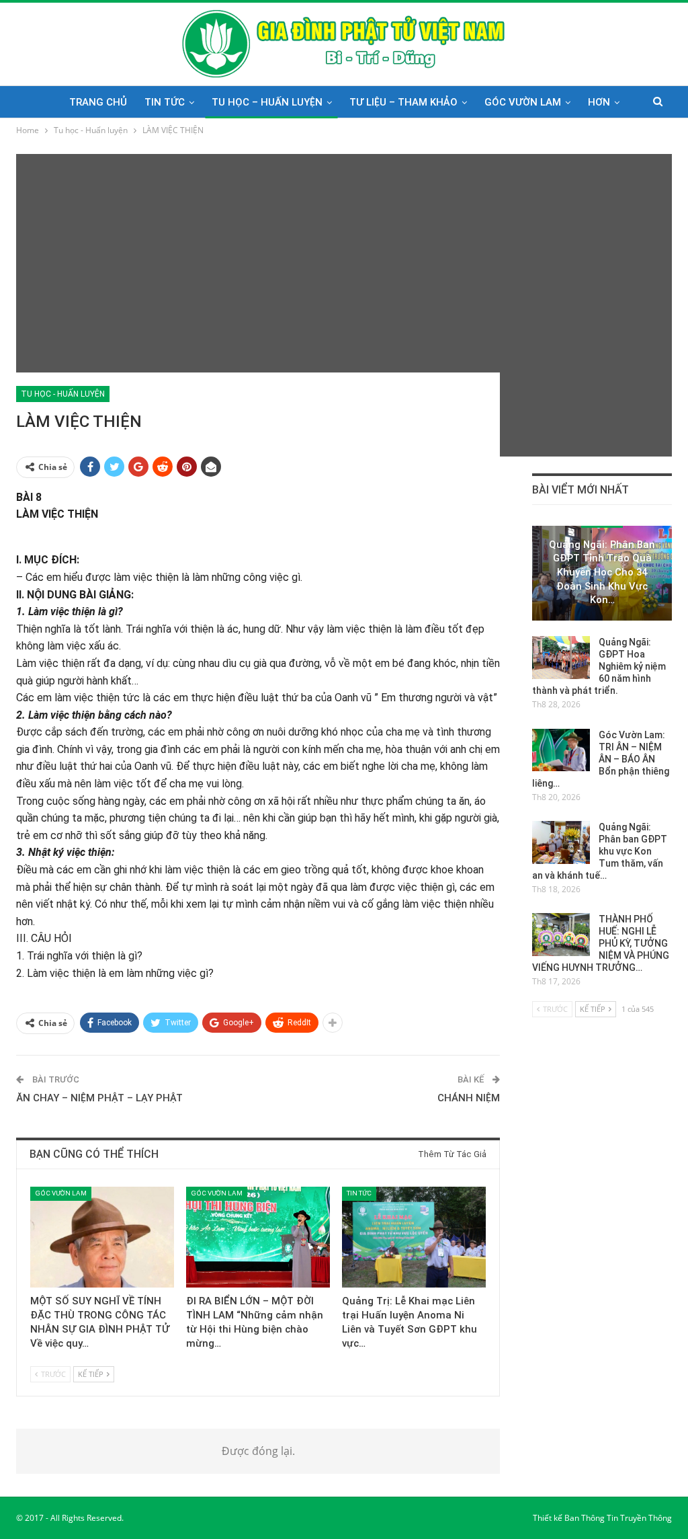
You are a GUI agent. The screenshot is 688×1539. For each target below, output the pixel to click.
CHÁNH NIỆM (468, 1098)
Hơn (599, 102)
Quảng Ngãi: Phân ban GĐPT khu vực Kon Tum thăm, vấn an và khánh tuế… (599, 851)
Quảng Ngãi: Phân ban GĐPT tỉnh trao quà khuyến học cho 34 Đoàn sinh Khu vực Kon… (602, 572)
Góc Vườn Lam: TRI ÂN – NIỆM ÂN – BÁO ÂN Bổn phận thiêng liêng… (600, 759)
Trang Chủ (98, 102)
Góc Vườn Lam (522, 102)
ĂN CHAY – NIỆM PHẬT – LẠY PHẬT (99, 1098)
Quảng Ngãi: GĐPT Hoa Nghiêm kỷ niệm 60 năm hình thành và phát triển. (599, 666)
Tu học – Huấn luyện (267, 102)
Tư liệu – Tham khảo (403, 102)
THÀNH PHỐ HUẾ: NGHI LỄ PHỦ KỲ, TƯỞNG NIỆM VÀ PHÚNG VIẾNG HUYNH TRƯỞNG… (600, 943)
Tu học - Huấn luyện (63, 394)
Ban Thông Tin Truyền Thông (618, 1518)
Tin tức (164, 102)
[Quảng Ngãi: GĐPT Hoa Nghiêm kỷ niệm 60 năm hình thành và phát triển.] (561, 657)
